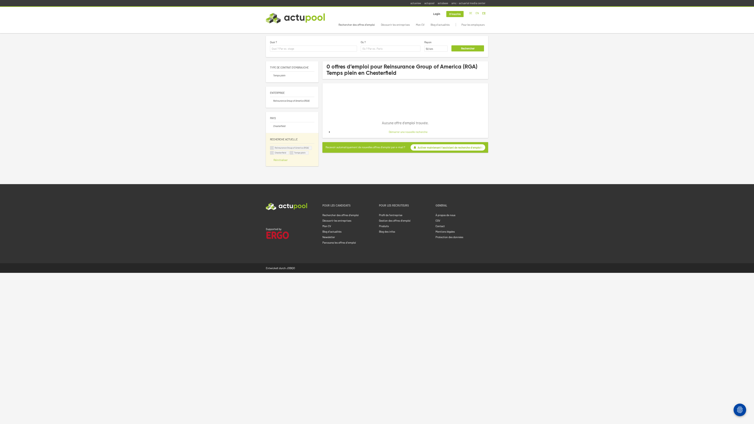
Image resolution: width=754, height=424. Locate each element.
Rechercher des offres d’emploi (357, 24)
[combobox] (313, 49)
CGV (438, 220)
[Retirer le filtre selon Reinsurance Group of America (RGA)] (271, 100)
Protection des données (449, 237)
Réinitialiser (281, 160)
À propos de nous (445, 215)
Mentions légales (445, 231)
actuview (415, 3)
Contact (440, 226)
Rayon (428, 42)
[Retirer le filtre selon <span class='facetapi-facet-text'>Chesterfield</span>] (272, 152)
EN (477, 13)
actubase (443, 3)
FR (483, 13)
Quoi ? (273, 42)
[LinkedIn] (268, 218)
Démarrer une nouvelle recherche (408, 131)
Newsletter (328, 237)
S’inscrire (455, 14)
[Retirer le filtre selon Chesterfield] (271, 126)
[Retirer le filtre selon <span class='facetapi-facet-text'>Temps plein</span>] (291, 152)
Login (436, 14)
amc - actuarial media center (468, 3)
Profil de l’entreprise (390, 215)
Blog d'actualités (440, 24)
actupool (429, 3)
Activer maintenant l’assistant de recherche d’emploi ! (450, 147)
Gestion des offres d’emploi (395, 220)
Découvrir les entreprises (395, 24)
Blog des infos (387, 231)
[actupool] (295, 18)
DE (470, 13)
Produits (384, 226)
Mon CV (420, 24)
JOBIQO (290, 268)
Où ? (363, 42)
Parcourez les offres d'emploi (339, 242)
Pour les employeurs (473, 24)
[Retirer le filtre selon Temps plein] (271, 75)
